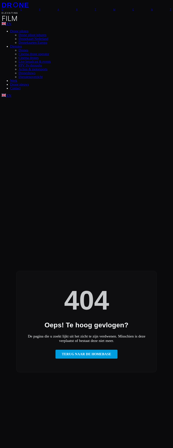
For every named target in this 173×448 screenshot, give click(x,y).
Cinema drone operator (34, 54)
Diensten (16, 46)
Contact (15, 88)
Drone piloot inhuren (32, 35)
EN (8, 24)
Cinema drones (29, 58)
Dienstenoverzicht (31, 77)
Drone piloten (19, 31)
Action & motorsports (33, 69)
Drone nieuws (19, 84)
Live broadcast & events (35, 61)
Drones (23, 50)
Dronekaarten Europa (33, 42)
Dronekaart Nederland (33, 39)
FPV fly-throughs (30, 65)
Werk (13, 80)
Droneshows (27, 73)
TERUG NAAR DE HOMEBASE (86, 354)
